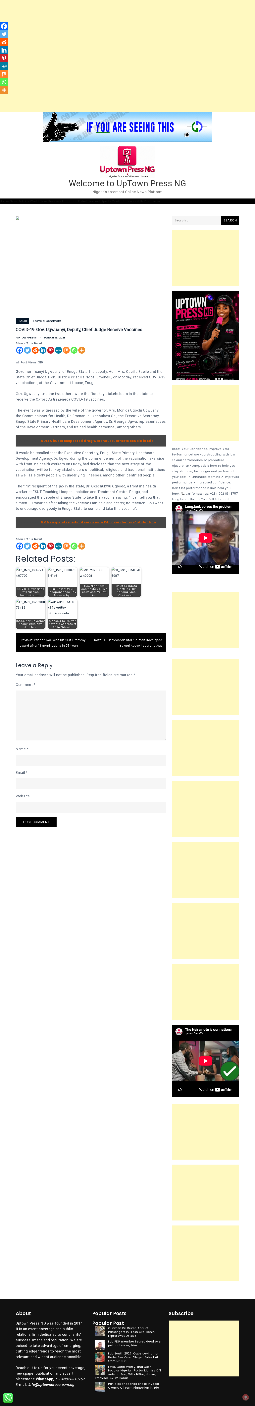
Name (22, 749)
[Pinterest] (50, 350)
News (14, 201)
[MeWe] (58, 350)
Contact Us (120, 201)
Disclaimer (152, 201)
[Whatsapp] (74, 350)
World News (38, 201)
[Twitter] (27, 350)
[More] (81, 350)
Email (22, 772)
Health (22, 320)
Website (23, 796)
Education (69, 201)
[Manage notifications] (245, 1397)
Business (54, 201)
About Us (137, 201)
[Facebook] (19, 350)
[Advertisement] (119, 28)
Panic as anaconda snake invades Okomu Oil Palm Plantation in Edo (134, 1386)
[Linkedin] (42, 350)
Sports (106, 201)
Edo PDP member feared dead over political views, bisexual (135, 1343)
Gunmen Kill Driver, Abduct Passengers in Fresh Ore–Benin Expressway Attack (131, 1332)
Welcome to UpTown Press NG (127, 183)
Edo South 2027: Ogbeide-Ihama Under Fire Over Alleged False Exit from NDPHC (133, 1357)
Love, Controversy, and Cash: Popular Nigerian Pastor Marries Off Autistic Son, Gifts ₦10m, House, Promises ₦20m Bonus (128, 1372)
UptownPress (26, 337)
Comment (25, 685)
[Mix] (66, 350)
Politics (24, 201)
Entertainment (89, 201)
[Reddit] (35, 350)
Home (4, 201)
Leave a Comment (47, 321)
